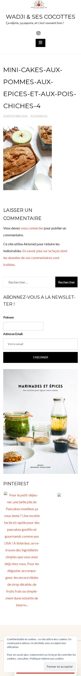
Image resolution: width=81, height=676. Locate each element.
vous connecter (32, 228)
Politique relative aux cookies (47, 658)
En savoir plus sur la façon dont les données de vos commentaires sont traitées (35, 258)
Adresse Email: (13, 334)
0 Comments (38, 115)
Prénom (8, 317)
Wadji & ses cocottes (40, 16)
